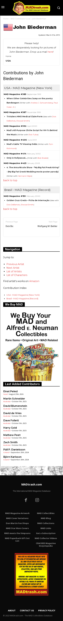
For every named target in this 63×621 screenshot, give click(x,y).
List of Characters (16, 275)
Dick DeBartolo (13, 204)
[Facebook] (26, 500)
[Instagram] (37, 500)
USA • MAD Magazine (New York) (23, 295)
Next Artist (12, 267)
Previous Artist (15, 264)
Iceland (6, 452)
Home (6, 18)
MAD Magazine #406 (15, 140)
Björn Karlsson (12, 456)
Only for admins (14, 241)
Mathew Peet (11, 435)
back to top (10, 180)
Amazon (34, 281)
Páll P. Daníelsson (14, 449)
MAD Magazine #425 (15, 163)
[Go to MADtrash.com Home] (31, 8)
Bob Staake (43, 158)
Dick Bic (9, 226)
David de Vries (12, 413)
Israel (5, 394)
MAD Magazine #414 (15, 154)
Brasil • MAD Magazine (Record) (22, 298)
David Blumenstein (15, 405)
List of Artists (14, 271)
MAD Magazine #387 (15, 112)
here (50, 51)
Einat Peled (10, 391)
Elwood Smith (23, 121)
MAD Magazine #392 (15, 126)
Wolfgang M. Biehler (47, 226)
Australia (6, 401)
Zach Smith (10, 442)
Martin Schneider (14, 398)
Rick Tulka (33, 134)
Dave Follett (11, 420)
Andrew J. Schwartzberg (42, 103)
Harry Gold (10, 427)
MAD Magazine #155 (15, 196)
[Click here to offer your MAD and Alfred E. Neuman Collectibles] (31, 380)
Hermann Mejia (24, 176)
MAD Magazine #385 (15, 94)
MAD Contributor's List (20, 18)
